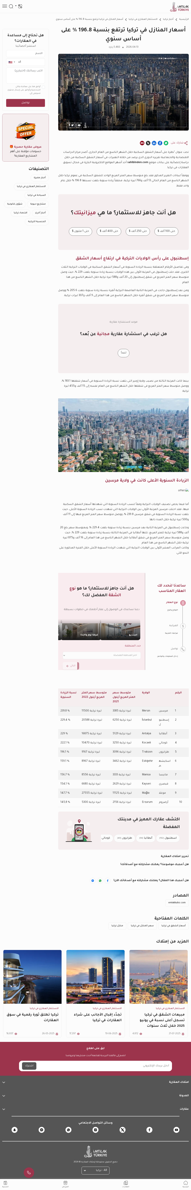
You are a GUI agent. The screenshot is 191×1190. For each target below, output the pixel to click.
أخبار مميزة (40, 178)
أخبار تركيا (168, 19)
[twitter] (123, 1130)
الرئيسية (184, 19)
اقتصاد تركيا (20, 213)
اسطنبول (168, 838)
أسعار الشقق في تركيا (174, 926)
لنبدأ (123, 353)
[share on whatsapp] (166, 143)
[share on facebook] (160, 143)
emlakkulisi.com (177, 903)
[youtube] (176, 1130)
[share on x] (148, 143)
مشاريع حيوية (38, 204)
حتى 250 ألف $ (138, 231)
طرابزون (124, 838)
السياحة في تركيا (37, 195)
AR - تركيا (101, 1170)
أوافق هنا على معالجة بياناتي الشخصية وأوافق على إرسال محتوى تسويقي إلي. (23, 90)
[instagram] (95, 1130)
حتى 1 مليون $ (80, 231)
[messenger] (42, 1130)
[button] (11, 62)
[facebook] (149, 1130)
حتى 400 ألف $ (109, 231)
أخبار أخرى (40, 213)
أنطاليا (145, 838)
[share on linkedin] (154, 143)
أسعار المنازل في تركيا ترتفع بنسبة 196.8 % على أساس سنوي (89, 19)
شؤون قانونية (14, 204)
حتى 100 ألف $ (166, 231)
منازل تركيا (117, 926)
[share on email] (142, 143)
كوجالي (103, 838)
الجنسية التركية (37, 221)
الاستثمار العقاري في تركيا (143, 19)
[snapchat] (15, 1130)
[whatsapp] (68, 1130)
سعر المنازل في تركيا (142, 926)
